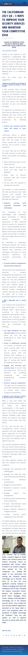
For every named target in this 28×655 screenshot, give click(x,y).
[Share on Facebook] (3, 635)
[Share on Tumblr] (16, 635)
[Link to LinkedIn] (22, 653)
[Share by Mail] (24, 635)
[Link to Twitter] (20, 653)
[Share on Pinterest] (11, 635)
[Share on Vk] (19, 635)
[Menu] (24, 3)
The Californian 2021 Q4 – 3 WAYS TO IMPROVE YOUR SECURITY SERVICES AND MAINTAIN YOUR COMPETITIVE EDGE (13, 23)
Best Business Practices (7, 38)
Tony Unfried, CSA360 (9, 51)
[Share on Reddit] (22, 635)
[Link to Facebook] (25, 653)
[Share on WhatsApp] (9, 635)
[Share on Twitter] (6, 635)
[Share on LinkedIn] (14, 635)
